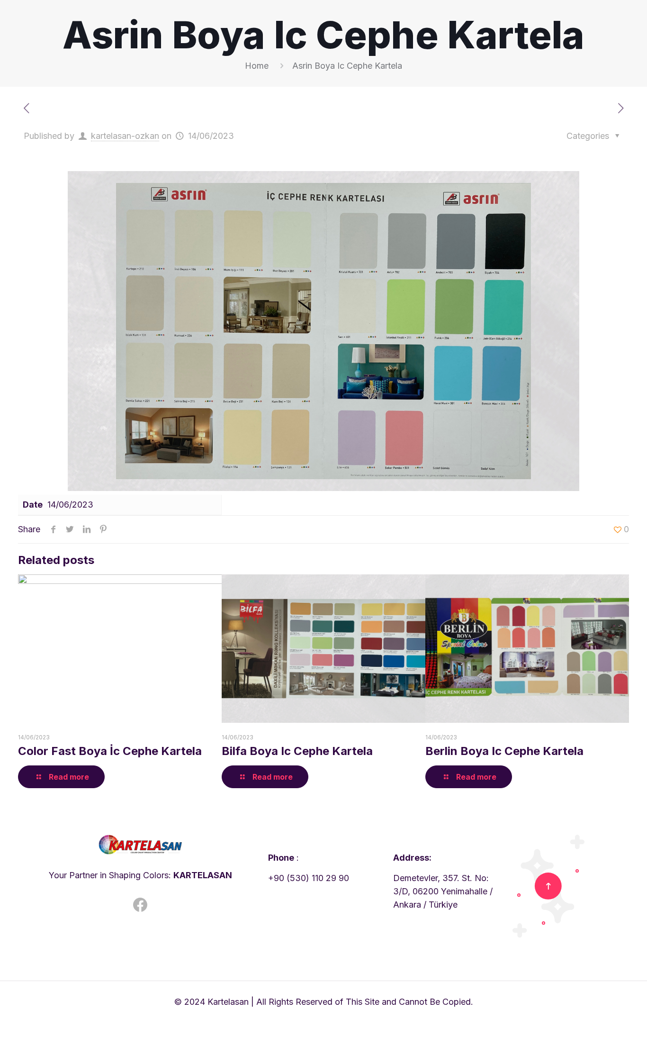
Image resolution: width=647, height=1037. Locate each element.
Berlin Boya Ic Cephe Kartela (504, 751)
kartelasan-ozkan (125, 136)
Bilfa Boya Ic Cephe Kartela (297, 751)
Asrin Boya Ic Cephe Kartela (347, 66)
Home (257, 66)
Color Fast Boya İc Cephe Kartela (110, 751)
